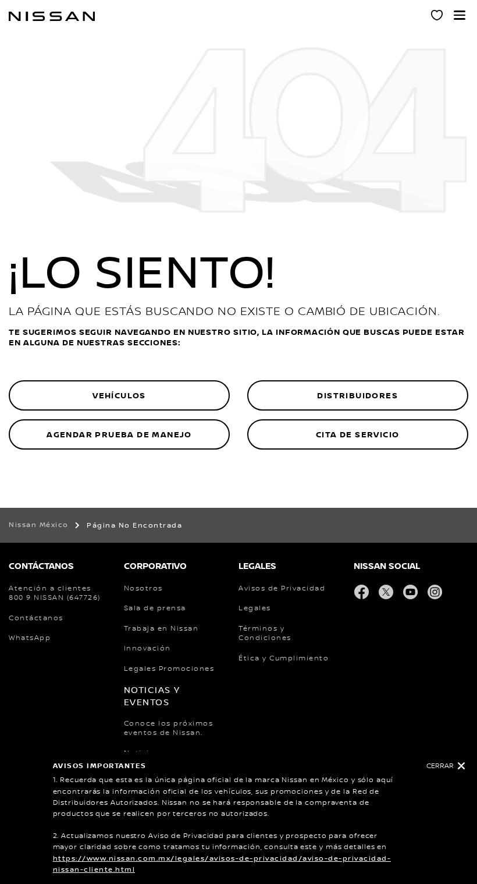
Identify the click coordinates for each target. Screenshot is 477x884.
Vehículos (119, 396)
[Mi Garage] (437, 16)
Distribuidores (357, 396)
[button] (459, 15)
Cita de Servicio (357, 435)
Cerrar (440, 766)
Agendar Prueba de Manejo (119, 435)
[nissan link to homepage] (52, 16)
